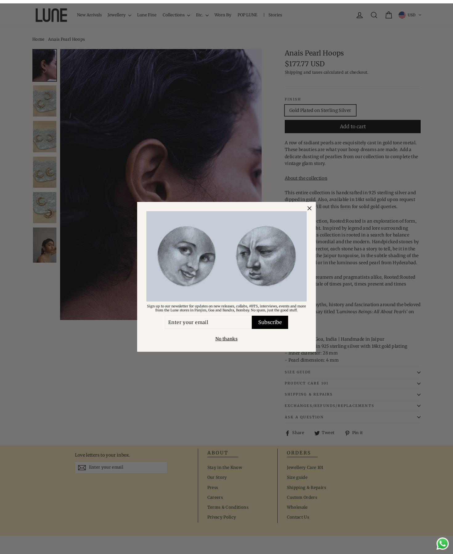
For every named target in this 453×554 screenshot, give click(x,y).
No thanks (226, 339)
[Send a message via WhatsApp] (442, 543)
